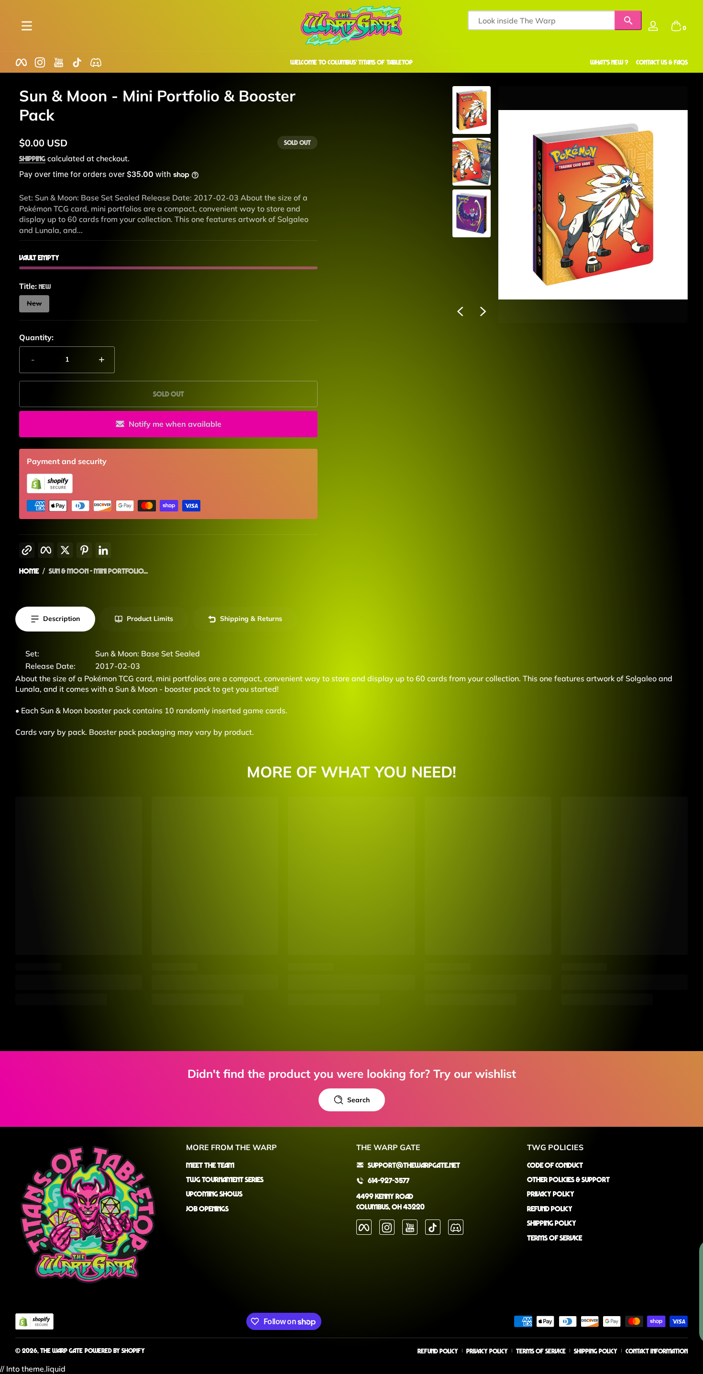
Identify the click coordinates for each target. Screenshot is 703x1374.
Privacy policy (487, 1351)
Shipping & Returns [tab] (251, 618)
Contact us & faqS (662, 62)
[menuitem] (266, 1165)
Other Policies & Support (568, 1179)
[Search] (628, 20)
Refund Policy (549, 1208)
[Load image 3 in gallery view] (471, 213)
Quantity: (36, 337)
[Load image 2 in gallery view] (471, 162)
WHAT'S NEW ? (609, 62)
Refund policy (437, 1351)
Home (29, 571)
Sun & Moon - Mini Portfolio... (98, 571)
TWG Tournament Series (225, 1179)
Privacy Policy (550, 1194)
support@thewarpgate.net (414, 1165)
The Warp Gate (61, 1350)
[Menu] (26, 25)
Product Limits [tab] (150, 618)
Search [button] (358, 1100)
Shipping (32, 158)
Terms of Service (554, 1237)
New (34, 303)
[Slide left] (460, 311)
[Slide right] (483, 311)
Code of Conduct (555, 1165)
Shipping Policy (551, 1223)
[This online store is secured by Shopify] (50, 490)
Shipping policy (595, 1351)
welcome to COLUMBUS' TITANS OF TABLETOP (351, 62)
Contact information (657, 1351)
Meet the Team (210, 1165)
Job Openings (207, 1208)
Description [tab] (61, 618)
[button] (676, 26)
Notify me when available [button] (175, 424)
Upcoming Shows (214, 1194)
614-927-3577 (388, 1180)
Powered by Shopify (115, 1350)
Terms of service (541, 1351)
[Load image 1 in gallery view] (471, 110)
